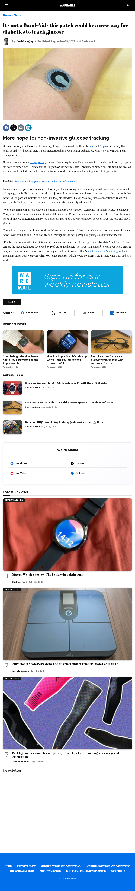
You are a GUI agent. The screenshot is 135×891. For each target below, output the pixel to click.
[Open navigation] (6, 5)
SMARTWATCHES (14, 500)
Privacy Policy (26, 866)
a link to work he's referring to (104, 251)
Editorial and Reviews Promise (86, 870)
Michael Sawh (19, 581)
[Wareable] (67, 5)
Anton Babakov (20, 761)
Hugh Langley (25, 41)
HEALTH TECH (12, 589)
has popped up (38, 162)
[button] (6, 127)
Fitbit (91, 146)
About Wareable (50, 870)
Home (7, 15)
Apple (103, 146)
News (17, 15)
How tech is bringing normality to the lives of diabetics (45, 181)
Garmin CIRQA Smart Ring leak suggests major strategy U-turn (65, 422)
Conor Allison (32, 387)
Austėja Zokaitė (20, 671)
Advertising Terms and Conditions (108, 866)
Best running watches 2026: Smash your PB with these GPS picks (66, 383)
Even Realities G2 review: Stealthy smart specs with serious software (69, 402)
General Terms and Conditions (61, 866)
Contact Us (118, 870)
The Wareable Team (22, 870)
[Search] (128, 5)
